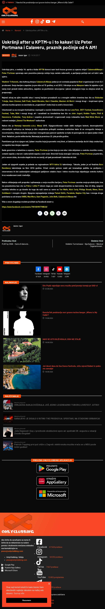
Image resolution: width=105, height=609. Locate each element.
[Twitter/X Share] (46, 213)
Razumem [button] (26, 600)
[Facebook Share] (40, 213)
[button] (3, 22)
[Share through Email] (64, 213)
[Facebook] (32, 21)
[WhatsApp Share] (52, 213)
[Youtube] (59, 269)
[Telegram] (53, 21)
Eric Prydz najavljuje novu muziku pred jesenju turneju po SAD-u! (70, 286)
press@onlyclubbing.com (16, 560)
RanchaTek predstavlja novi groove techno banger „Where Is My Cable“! (45, 3)
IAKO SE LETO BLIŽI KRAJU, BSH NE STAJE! (62, 339)
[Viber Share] (58, 213)
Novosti (18, 30)
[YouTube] (48, 21)
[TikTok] (53, 269)
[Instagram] (37, 21)
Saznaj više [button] (19, 593)
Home (8, 30)
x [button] (49, 583)
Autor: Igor (22, 55)
